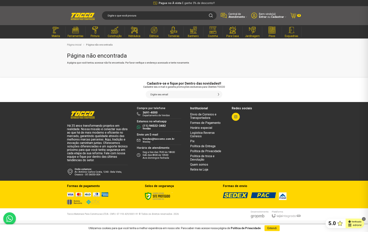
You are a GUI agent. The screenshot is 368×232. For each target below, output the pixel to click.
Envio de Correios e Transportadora (203, 116)
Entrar (263, 17)
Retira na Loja (199, 169)
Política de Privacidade (205, 151)
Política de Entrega (202, 146)
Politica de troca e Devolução (202, 157)
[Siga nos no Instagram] (236, 117)
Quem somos (199, 164)
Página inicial (74, 44)
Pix (192, 141)
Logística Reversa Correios (202, 134)
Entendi (272, 228)
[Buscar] (211, 15)
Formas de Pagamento (205, 123)
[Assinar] (218, 94)
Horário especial (201, 128)
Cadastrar (277, 17)
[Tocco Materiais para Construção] (82, 15)
